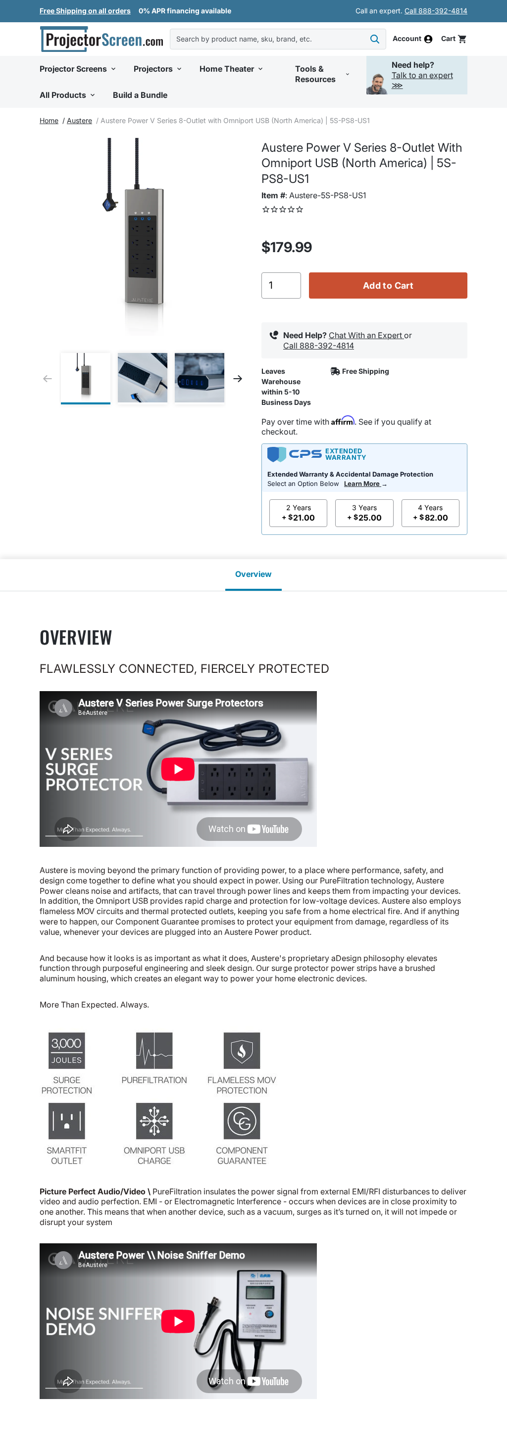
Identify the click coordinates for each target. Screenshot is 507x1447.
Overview (253, 574)
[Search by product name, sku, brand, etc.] (375, 39)
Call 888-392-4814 (436, 10)
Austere (79, 120)
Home (49, 120)
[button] (79, 69)
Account (407, 39)
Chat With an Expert (366, 335)
